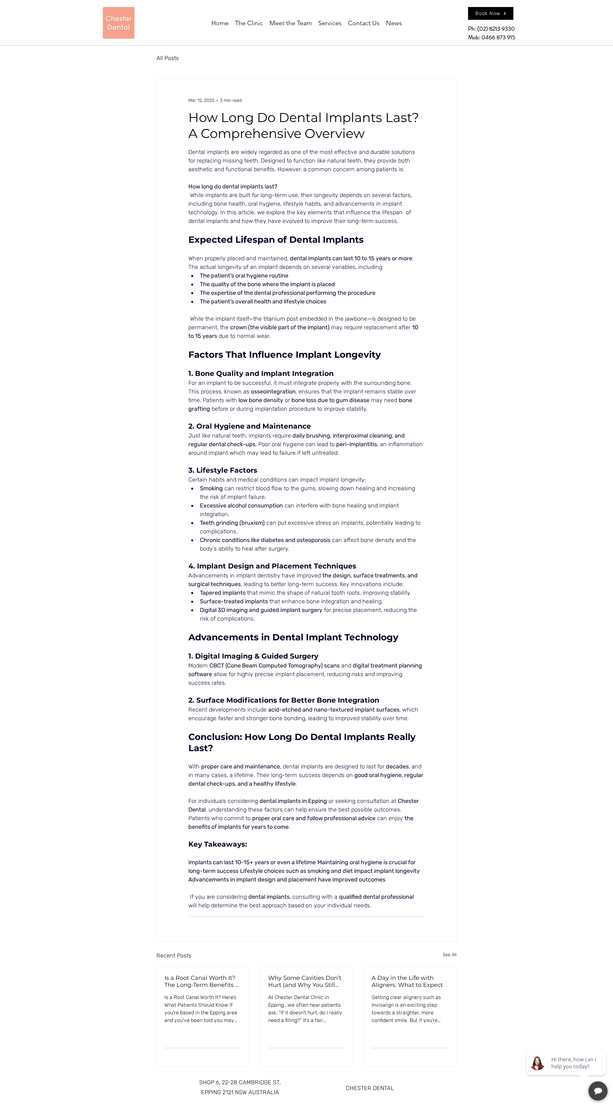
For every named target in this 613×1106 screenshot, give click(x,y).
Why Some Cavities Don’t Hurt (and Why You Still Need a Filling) (304, 981)
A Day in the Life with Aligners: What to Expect (407, 981)
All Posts (167, 58)
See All (450, 954)
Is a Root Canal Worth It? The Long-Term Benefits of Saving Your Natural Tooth (202, 981)
